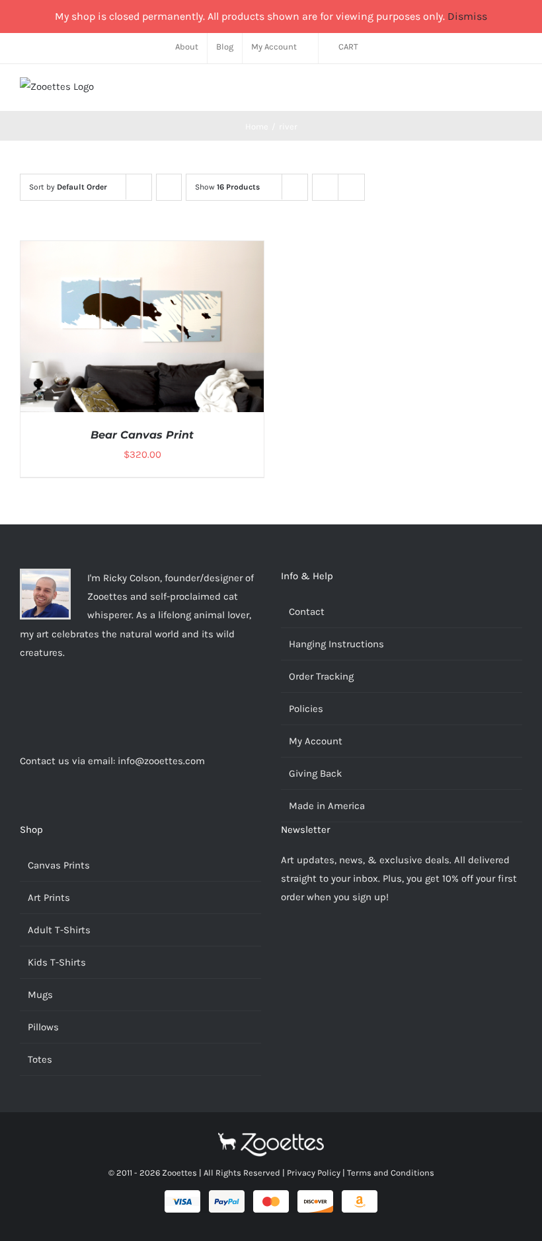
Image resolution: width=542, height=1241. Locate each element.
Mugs (40, 995)
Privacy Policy (313, 1173)
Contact (307, 612)
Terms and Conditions (390, 1173)
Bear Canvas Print (142, 435)
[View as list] (351, 187)
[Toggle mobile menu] (517, 91)
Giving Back (315, 773)
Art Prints (49, 898)
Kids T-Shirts (57, 962)
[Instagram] (24, 704)
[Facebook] (42, 704)
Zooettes (179, 1173)
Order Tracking (321, 676)
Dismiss (467, 16)
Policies (306, 709)
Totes (40, 1059)
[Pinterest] (59, 704)
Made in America (327, 806)
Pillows (43, 1027)
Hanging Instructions (336, 644)
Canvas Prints (59, 865)
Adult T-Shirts (59, 930)
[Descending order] (169, 187)
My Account (315, 741)
